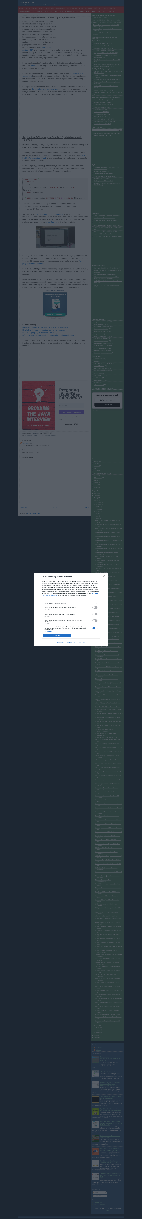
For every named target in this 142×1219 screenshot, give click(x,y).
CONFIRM (57, 635)
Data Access (71, 642)
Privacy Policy (82, 642)
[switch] (94, 607)
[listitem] (71, 603)
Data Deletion (60, 642)
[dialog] (71, 609)
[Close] (104, 577)
